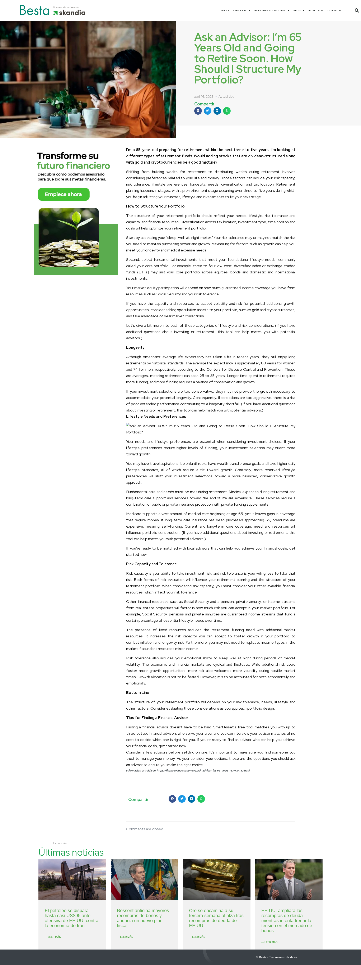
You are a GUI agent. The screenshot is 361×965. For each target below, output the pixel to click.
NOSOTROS (316, 10)
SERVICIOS (240, 10)
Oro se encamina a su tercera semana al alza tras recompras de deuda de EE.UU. (216, 918)
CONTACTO (335, 10)
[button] (357, 10)
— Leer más (53, 937)
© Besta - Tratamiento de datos (276, 957)
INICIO (225, 10)
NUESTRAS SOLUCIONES (270, 10)
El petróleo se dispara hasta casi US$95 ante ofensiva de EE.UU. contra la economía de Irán (71, 918)
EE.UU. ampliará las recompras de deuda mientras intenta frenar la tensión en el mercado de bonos (286, 920)
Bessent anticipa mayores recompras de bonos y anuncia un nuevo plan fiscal (143, 918)
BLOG (297, 10)
